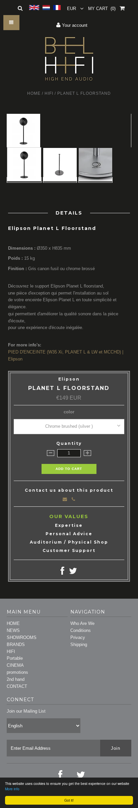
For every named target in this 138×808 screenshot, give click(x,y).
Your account (74, 25)
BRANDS (16, 644)
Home (34, 93)
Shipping (78, 644)
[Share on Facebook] (62, 572)
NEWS (13, 630)
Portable (15, 658)
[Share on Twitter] (73, 572)
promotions (17, 672)
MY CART (102, 8)
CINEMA (15, 665)
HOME (13, 623)
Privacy (77, 637)
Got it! (69, 800)
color (69, 411)
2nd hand (15, 679)
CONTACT (17, 686)
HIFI (49, 93)
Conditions (80, 630)
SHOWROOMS (22, 637)
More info (12, 788)
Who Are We (82, 623)
